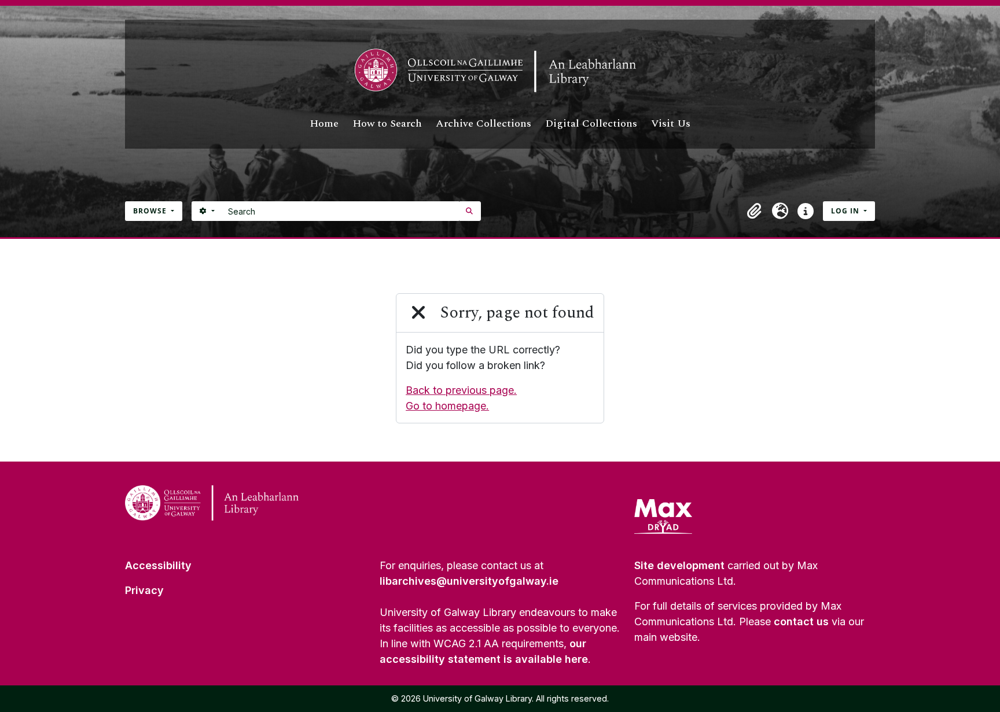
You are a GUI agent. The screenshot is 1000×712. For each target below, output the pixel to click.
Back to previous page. (461, 390)
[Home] (500, 70)
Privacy (144, 590)
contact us (801, 621)
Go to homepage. (447, 406)
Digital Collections (591, 123)
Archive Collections (483, 123)
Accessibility (158, 565)
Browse (151, 211)
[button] (754, 211)
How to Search (387, 123)
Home (324, 123)
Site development (679, 565)
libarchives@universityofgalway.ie (469, 581)
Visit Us (670, 123)
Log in (846, 211)
